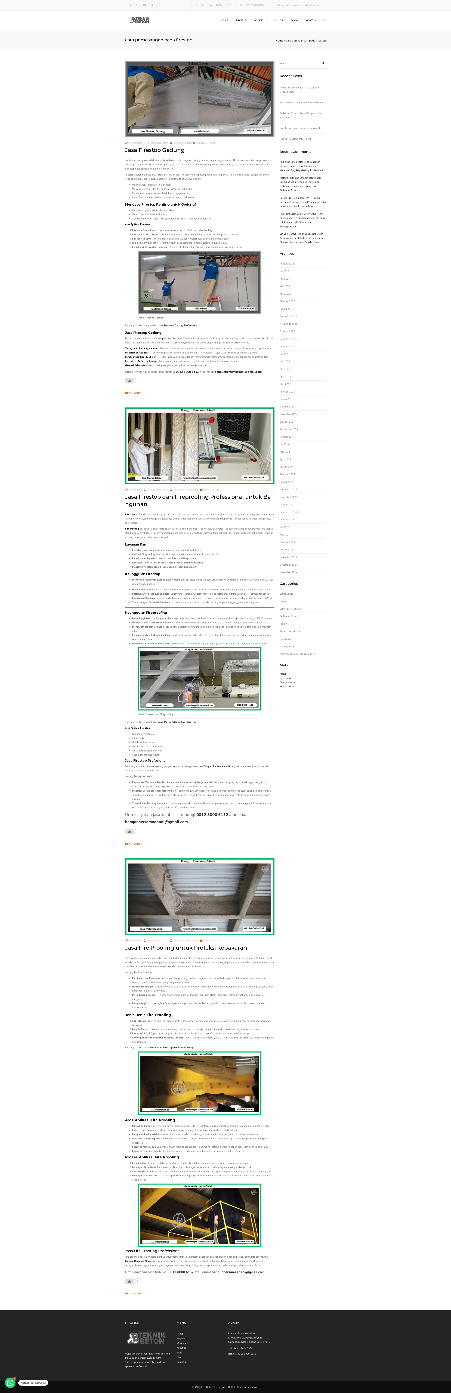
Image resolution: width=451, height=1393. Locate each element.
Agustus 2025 (287, 346)
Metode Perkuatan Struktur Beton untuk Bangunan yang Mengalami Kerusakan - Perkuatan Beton (300, 182)
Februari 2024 (287, 474)
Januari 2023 (286, 549)
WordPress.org (287, 686)
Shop (179, 1357)
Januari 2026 (286, 308)
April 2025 (285, 376)
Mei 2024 (285, 451)
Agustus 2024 (287, 436)
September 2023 (289, 512)
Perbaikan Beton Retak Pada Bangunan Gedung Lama (300, 89)
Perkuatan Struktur (289, 616)
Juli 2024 (284, 444)
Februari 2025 (287, 391)
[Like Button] (129, 380)
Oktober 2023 (287, 504)
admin (188, 142)
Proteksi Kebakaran (158, 142)
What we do (183, 1343)
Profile (241, 20)
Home (224, 20)
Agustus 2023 (287, 519)
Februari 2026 (287, 301)
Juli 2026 (284, 271)
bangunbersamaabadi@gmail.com (299, 5)
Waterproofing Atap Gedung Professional (301, 102)
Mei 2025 (285, 369)
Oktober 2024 (287, 421)
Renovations (286, 638)
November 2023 (288, 497)
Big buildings (286, 593)
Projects (181, 1338)
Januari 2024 (286, 481)
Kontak (310, 20)
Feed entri (285, 678)
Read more (133, 393)
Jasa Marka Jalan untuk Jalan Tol (177, 721)
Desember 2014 (288, 564)
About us (181, 1347)
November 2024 (288, 414)
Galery (259, 20)
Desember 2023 (288, 489)
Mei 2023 (285, 534)
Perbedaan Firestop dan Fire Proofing (171, 1047)
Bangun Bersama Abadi (217, 766)
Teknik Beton (192, 489)
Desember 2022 (288, 557)
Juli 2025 (284, 354)
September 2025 (289, 338)
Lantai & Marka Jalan (291, 608)
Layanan (277, 20)
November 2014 (288, 572)
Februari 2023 (287, 542)
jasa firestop (157, 338)
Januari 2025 (286, 399)
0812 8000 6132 (187, 372)
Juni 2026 (285, 278)
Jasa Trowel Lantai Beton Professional (300, 128)
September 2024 (289, 429)
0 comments (135, 142)
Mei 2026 (285, 286)
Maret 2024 (286, 466)
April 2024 (285, 459)
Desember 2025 (288, 316)
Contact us (182, 1361)
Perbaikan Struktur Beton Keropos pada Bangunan (300, 115)
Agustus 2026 (287, 263)
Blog (294, 20)
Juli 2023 (284, 527)
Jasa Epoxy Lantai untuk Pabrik (295, 138)
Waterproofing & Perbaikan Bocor (298, 653)
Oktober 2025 (287, 331)
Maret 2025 (286, 384)
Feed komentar (288, 682)
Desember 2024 (288, 406)
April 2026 (285, 293)
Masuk (283, 673)
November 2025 (288, 323)
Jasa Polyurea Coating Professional (178, 325)
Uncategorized (287, 646)
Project (283, 623)
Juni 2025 (285, 361)
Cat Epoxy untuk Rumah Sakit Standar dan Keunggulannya (302, 222)
